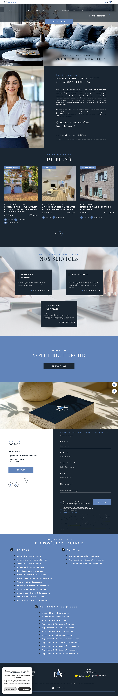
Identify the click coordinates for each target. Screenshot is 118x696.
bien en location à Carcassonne (90, 139)
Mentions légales (70, 683)
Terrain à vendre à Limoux (29, 563)
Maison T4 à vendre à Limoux (55, 617)
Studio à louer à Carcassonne (30, 597)
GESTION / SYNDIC (71, 2)
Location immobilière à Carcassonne (85, 563)
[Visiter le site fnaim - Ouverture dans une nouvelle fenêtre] (76, 675)
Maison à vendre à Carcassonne (31, 574)
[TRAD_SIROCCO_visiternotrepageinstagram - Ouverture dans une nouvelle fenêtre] (16, 484)
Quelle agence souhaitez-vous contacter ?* (84, 432)
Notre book (44, 2)
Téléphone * (68, 463)
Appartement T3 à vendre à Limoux (58, 624)
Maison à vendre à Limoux (29, 556)
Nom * (64, 442)
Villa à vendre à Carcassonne (30, 582)
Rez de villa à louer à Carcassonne (32, 600)
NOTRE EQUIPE (53, 2)
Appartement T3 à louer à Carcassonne (60, 653)
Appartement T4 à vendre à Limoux (58, 628)
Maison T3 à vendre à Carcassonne (57, 631)
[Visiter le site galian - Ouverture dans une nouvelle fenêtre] (99, 676)
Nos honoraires (55, 683)
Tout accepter (24, 689)
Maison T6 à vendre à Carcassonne (57, 635)
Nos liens (81, 683)
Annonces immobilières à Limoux (84, 556)
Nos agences (61, 2)
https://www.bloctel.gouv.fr (74, 524)
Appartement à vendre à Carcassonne (34, 578)
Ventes (30, 2)
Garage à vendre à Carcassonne (31, 589)
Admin (76, 683)
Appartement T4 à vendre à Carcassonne (60, 646)
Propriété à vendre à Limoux (30, 571)
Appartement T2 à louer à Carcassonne (60, 650)
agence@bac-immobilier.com (22, 455)
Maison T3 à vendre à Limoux (55, 613)
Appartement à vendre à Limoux (32, 560)
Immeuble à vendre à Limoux (30, 567)
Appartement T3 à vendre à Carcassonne (60, 642)
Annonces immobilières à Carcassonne (86, 560)
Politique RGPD (87, 683)
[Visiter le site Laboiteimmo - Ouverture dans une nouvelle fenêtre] (59, 690)
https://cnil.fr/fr (106, 520)
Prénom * (66, 452)
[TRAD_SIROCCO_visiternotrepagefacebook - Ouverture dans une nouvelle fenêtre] (10, 484)
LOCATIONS (36, 2)
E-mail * (65, 473)
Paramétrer (10, 689)
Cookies (92, 683)
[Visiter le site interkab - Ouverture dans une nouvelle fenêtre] (85, 676)
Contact (86, 2)
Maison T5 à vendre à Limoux (55, 620)
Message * (67, 484)
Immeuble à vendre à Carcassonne (33, 586)
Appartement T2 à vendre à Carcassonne (60, 639)
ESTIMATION (79, 2)
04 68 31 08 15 (15, 451)
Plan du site (62, 683)
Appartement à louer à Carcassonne (33, 593)
